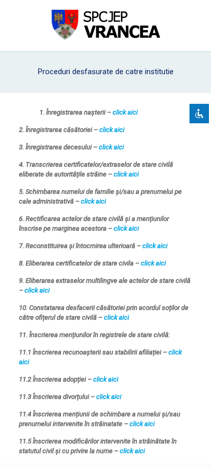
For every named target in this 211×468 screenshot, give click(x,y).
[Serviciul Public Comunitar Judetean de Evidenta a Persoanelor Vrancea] (105, 25)
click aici (125, 112)
